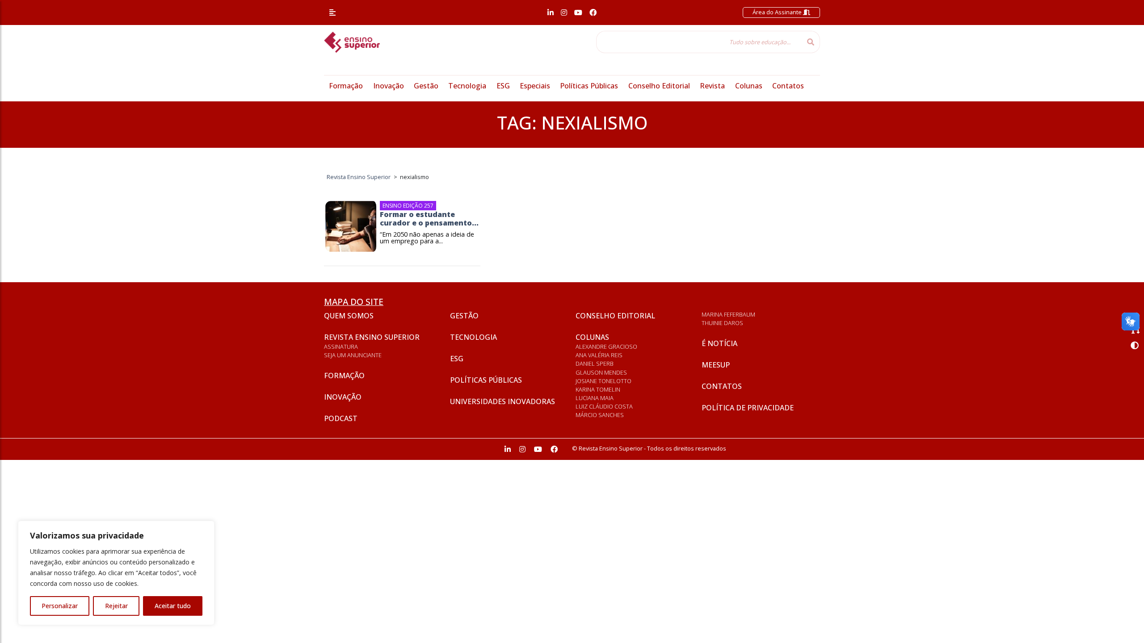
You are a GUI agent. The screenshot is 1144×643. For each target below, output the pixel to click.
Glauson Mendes (601, 372)
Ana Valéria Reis (599, 355)
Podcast (341, 418)
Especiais (535, 86)
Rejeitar (116, 605)
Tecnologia (467, 86)
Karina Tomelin (598, 389)
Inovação (388, 86)
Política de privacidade (748, 408)
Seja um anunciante (353, 355)
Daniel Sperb (595, 363)
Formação (346, 86)
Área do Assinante (778, 12)
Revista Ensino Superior (372, 337)
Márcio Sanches (600, 415)
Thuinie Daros (722, 323)
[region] (116, 573)
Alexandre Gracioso (606, 346)
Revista (712, 86)
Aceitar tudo (173, 605)
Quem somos (349, 316)
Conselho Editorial (659, 86)
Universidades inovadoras (502, 401)
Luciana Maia (595, 398)
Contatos (788, 86)
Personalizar (60, 605)
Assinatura (341, 346)
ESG (503, 86)
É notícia (719, 343)
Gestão (426, 86)
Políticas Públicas (589, 86)
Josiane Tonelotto (603, 381)
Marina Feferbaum (728, 314)
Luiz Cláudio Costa (604, 406)
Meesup (716, 365)
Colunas (748, 86)
